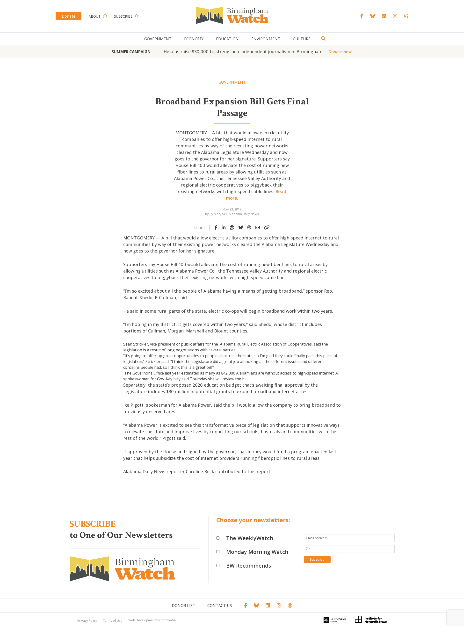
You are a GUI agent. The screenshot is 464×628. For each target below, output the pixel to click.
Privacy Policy (87, 620)
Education (227, 39)
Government (158, 39)
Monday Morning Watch (257, 551)
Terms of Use (113, 620)
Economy (193, 39)
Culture (302, 39)
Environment (265, 39)
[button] (232, 485)
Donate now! (341, 51)
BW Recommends (248, 565)
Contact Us (219, 605)
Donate (68, 16)
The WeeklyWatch (249, 537)
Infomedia (168, 620)
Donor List (183, 605)
